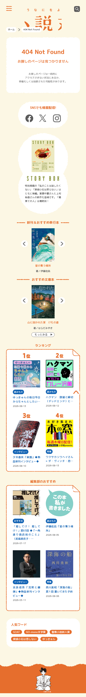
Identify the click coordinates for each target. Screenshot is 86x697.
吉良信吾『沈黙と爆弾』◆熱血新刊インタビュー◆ (26, 592)
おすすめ (18, 521)
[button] (24, 243)
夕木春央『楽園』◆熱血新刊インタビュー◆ (26, 459)
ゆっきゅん (48, 639)
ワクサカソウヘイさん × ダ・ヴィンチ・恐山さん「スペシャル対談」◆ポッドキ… (59, 459)
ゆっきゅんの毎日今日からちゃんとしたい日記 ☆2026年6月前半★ (26, 400)
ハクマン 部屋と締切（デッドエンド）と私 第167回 (59, 399)
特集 (49, 451)
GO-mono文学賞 (36, 632)
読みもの (18, 392)
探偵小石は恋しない (24, 639)
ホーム (11, 29)
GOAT (16, 632)
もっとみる (41, 334)
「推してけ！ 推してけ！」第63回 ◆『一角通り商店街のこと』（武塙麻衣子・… (26, 532)
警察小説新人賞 (61, 632)
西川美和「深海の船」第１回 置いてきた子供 (59, 589)
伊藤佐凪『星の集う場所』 (59, 528)
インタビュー (20, 451)
